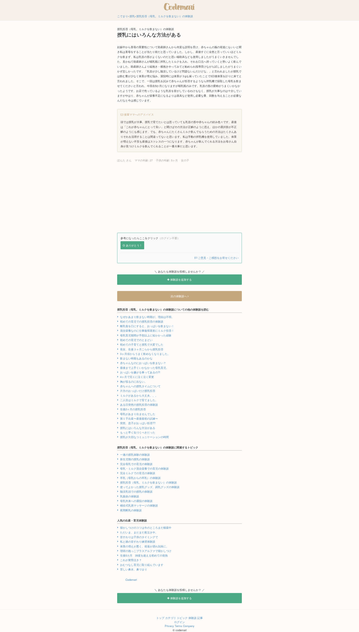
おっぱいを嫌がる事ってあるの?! (140, 372)
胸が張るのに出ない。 (133, 382)
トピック (182, 618)
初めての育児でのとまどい (136, 340)
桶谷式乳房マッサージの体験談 (139, 505)
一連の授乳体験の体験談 (135, 455)
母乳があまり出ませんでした (137, 414)
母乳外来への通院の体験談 (136, 501)
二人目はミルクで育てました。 (139, 400)
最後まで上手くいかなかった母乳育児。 (144, 368)
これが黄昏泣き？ (131, 560)
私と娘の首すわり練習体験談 (137, 541)
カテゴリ (170, 618)
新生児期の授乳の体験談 (135, 459)
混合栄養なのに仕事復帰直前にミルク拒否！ (147, 330)
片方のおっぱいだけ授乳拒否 (137, 391)
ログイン (179, 622)
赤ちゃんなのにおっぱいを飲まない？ (143, 363)
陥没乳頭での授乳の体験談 (136, 491)
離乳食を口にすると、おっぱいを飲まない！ (147, 326)
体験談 (192, 618)
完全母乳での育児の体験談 (136, 464)
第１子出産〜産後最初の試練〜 (139, 418)
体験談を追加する (180, 279)
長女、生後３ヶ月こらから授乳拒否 (141, 349)
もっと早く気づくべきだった (137, 432)
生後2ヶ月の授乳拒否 (133, 409)
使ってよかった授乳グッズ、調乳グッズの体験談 (150, 487)
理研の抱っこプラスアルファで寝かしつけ (145, 551)
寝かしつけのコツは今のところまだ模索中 (145, 528)
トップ (160, 618)
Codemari (131, 580)
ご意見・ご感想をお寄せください (218, 258)
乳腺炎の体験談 (129, 496)
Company (188, 626)
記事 (200, 618)
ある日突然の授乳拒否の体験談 (139, 405)
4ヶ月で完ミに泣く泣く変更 (137, 377)
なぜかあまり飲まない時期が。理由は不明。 (147, 317)
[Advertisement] (179, 197)
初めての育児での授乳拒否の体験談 (141, 321)
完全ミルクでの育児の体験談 (137, 473)
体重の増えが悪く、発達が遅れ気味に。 (144, 546)
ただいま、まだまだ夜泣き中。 (139, 532)
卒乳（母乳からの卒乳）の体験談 (140, 478)
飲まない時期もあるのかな (136, 358)
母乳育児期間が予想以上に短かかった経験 (145, 335)
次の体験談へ (179, 296)
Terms (178, 626)
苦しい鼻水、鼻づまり (133, 569)
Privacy (169, 626)
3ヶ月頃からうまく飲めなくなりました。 (145, 354)
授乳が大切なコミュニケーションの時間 (144, 437)
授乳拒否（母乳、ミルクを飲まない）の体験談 (148, 482)
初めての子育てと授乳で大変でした (141, 344)
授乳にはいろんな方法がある (137, 428)
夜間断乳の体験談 (131, 510)
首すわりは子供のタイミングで (139, 537)
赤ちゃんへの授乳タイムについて (140, 386)
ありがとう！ (134, 245)
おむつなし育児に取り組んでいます (141, 565)
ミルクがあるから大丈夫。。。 (139, 395)
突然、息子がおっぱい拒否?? (137, 423)
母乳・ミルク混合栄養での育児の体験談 (144, 468)
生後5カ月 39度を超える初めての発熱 (144, 555)
